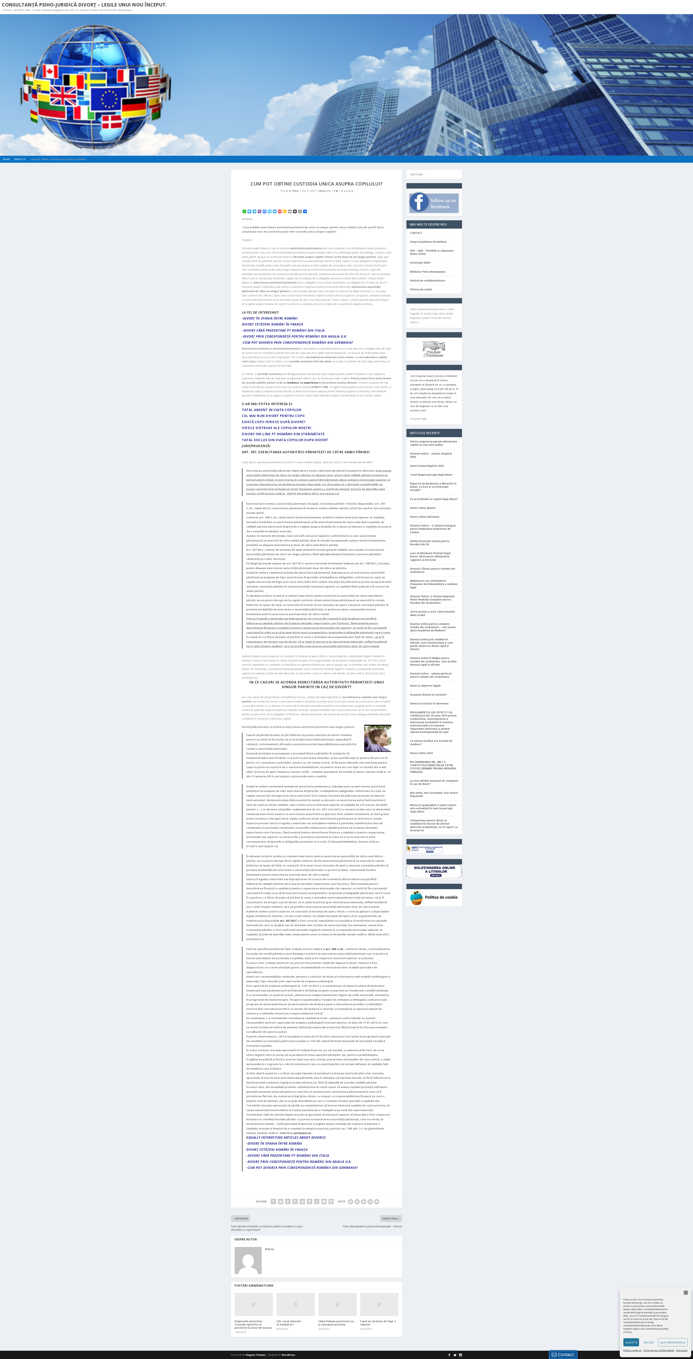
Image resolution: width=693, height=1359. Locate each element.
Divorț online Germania (424, 516)
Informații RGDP (420, 262)
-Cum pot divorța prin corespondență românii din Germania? (297, 342)
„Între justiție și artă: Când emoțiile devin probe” (432, 613)
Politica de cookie (421, 289)
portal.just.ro (302, 1133)
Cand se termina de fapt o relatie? (378, 1322)
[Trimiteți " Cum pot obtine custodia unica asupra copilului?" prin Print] (331, 1201)
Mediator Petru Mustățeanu (427, 271)
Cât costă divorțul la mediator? (288, 1322)
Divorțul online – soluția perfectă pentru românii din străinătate (431, 675)
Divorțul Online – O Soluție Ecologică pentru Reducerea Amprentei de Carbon (433, 529)
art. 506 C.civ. (335, 949)
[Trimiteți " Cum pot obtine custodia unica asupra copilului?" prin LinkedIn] (302, 1201)
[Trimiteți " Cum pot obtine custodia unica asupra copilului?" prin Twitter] (280, 1201)
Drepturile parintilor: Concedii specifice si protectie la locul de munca (253, 1324)
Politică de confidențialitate (427, 280)
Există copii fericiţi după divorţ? (273, 422)
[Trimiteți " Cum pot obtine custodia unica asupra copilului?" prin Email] (324, 1201)
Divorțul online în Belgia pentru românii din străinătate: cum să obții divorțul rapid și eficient (433, 661)
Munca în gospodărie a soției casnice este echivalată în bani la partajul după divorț (433, 808)
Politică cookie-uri (632, 1350)
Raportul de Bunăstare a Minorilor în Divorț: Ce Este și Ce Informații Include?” (433, 487)
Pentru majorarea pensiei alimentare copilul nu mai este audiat (433, 443)
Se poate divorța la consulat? (428, 694)
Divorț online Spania (422, 508)
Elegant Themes (255, 1354)
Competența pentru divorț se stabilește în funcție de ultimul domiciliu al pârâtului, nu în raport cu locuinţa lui (434, 825)
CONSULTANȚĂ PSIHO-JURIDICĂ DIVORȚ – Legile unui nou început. (84, 4)
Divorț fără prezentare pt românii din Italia (284, 330)
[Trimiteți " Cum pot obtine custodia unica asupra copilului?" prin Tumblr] (287, 1201)
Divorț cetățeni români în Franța (272, 324)
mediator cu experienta (302, 382)
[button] (686, 1292)
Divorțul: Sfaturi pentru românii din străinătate (432, 570)
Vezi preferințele (673, 1342)
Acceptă (631, 1342)
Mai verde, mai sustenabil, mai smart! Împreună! (434, 794)
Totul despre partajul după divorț (431, 474)
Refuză (649, 1342)
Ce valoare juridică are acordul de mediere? (431, 742)
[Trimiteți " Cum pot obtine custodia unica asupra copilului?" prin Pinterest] (295, 1201)
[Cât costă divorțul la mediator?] (295, 1304)
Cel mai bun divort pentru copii (273, 416)
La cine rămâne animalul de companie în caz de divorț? (434, 782)
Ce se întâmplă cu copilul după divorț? (434, 499)
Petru (295, 191)
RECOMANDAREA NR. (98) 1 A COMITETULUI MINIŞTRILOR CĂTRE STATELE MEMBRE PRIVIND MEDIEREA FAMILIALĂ (433, 767)
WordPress (288, 1354)
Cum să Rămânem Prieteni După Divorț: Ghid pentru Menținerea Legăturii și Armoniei (430, 556)
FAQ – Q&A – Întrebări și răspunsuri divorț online (432, 252)
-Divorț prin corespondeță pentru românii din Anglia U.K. (294, 336)
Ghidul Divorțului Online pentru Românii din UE (429, 542)
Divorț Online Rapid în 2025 (427, 465)
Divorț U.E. (325, 191)
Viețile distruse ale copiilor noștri (276, 428)
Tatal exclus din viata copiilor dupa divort (285, 440)
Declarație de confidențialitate (658, 1350)
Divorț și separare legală (425, 685)
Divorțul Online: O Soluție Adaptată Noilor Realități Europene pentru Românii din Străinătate (432, 599)
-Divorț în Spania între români (270, 318)
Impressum (682, 1350)
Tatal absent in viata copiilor (271, 410)
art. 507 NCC (288, 920)
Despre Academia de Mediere (428, 241)
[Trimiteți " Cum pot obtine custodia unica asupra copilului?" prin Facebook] (273, 1201)
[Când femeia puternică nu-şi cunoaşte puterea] (337, 1304)
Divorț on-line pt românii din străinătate (283, 434)
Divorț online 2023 (421, 753)
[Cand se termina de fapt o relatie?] (379, 1304)
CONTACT (416, 233)
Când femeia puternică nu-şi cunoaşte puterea (336, 1322)
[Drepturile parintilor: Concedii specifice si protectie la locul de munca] (254, 1304)
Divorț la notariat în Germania (429, 703)
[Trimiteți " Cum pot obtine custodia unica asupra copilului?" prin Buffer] (309, 1201)
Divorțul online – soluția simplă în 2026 (431, 455)
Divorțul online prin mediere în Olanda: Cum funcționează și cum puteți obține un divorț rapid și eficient (431, 644)
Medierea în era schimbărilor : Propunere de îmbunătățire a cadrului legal (433, 584)
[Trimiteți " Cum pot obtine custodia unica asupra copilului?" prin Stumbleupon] (316, 1201)
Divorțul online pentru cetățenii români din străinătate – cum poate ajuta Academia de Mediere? (433, 627)
